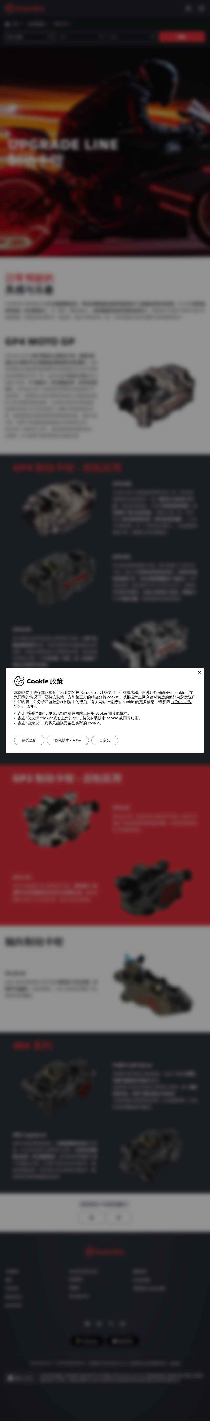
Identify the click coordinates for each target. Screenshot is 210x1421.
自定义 (104, 740)
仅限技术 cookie (68, 740)
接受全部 (29, 740)
